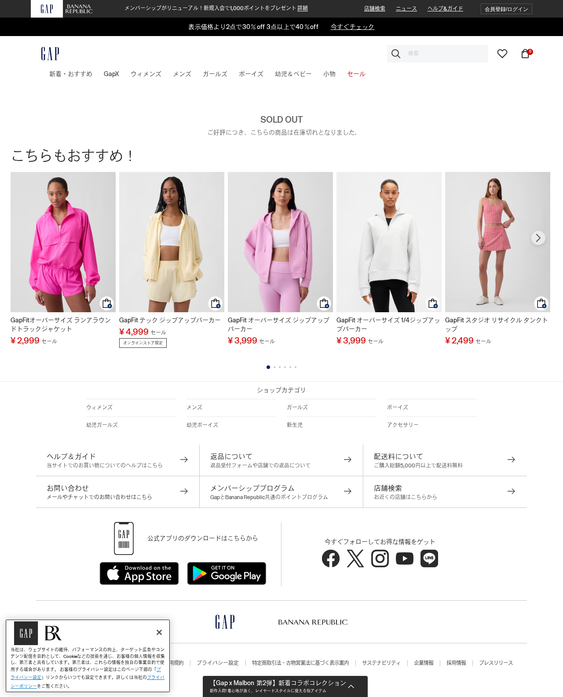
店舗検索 (374, 9)
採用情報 (456, 663)
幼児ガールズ (102, 425)
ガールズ (297, 408)
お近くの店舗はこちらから (405, 497)
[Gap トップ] (45, 53)
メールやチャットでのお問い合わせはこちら (99, 497)
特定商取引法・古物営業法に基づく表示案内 (300, 663)
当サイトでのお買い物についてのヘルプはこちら (105, 466)
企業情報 (423, 663)
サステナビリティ (381, 663)
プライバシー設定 (218, 663)
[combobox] (437, 53)
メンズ (194, 408)
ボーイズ (397, 408)
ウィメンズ (99, 408)
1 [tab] (268, 367)
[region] (87, 656)
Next (538, 238)
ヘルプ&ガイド (445, 9)
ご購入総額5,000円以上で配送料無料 (418, 466)
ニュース (406, 9)
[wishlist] (502, 53)
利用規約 (173, 663)
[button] (506, 9)
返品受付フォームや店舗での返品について (260, 466)
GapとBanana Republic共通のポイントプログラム (269, 497)
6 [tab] (295, 367)
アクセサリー (403, 425)
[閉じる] (159, 632)
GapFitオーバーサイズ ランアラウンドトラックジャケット (61, 324)
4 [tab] (285, 367)
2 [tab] (274, 367)
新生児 (295, 425)
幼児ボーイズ (202, 425)
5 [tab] (290, 367)
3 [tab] (280, 367)
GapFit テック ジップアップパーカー (170, 320)
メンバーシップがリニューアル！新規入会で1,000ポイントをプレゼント (216, 8)
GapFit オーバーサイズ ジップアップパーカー (278, 324)
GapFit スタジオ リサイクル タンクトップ (496, 324)
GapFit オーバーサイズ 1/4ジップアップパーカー (388, 324)
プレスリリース (496, 663)
